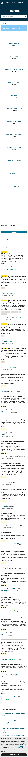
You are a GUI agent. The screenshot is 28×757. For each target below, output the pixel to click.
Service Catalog (14, 173)
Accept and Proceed (14, 754)
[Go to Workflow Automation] (14, 181)
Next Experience (14, 95)
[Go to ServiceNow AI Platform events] (14, 116)
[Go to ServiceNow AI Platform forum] (14, 103)
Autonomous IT (14, 212)
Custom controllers (7, 532)
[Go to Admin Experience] (14, 38)
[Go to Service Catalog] (14, 168)
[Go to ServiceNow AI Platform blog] (14, 142)
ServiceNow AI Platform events (14, 121)
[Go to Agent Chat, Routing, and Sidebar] (14, 51)
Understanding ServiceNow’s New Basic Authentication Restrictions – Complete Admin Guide (12, 465)
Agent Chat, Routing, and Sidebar (14, 56)
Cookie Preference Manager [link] (16, 747)
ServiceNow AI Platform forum (14, 108)
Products (4, 23)
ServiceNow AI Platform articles (14, 134)
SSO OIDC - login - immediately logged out (11, 396)
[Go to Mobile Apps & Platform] (14, 77)
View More (14, 703)
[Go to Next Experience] (14, 90)
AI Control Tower (14, 199)
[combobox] (14, 16)
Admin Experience (14, 43)
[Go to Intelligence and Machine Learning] (14, 64)
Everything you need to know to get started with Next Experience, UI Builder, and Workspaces (13, 350)
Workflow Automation (14, 186)
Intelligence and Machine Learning (14, 69)
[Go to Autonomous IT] (14, 207)
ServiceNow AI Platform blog (14, 147)
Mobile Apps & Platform (14, 82)
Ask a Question (14, 232)
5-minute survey (13, 2)
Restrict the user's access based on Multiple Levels (13, 419)
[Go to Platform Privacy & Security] (14, 155)
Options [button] (26, 23)
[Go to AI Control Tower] (14, 194)
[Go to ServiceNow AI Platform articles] (14, 129)
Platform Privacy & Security (14, 160)
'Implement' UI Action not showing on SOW (11, 664)
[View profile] (5, 269)
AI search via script (7, 513)
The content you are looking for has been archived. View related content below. (12, 27)
